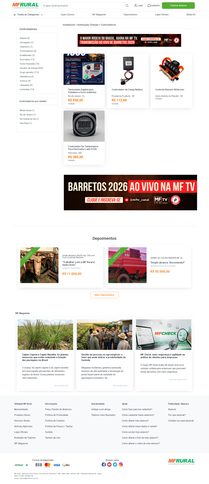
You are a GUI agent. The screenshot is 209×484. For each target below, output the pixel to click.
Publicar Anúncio (178, 5)
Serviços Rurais (22, 420)
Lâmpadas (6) (26, 85)
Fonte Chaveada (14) (29, 64)
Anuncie (172, 409)
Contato (49, 432)
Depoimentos (130, 14)
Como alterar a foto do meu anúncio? (140, 437)
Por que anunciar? (177, 415)
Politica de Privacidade (56, 415)
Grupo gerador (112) (29, 72)
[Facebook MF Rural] (104, 464)
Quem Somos (67, 14)
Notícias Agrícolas (23, 426)
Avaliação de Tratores (25, 437)
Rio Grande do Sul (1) (29, 119)
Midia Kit (191, 14)
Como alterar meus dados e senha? (139, 426)
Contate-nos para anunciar (181, 420)
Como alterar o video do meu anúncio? (141, 443)
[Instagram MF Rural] (121, 464)
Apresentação (21, 409)
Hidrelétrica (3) (27, 76)
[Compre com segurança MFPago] (19, 465)
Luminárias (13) (27, 89)
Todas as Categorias (28, 14)
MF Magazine (99, 14)
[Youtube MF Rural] (109, 464)
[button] (127, 5)
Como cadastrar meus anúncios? (138, 415)
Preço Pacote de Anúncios (58, 409)
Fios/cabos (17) (27, 59)
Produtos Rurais (22, 415)
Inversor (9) (25, 81)
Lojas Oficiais (162, 14)
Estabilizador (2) (27, 55)
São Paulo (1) (26, 123)
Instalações (69, 24)
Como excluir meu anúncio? (135, 432)
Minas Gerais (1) (27, 110)
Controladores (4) (28, 51)
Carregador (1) (26, 42)
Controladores (28, 29)
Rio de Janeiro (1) (28, 115)
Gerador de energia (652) (31, 68)
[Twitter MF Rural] (115, 464)
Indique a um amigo (101, 409)
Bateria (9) (25, 38)
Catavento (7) (26, 47)
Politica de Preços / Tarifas (59, 426)
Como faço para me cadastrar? (137, 409)
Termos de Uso (52, 437)
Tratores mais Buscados (103, 415)
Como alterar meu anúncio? (135, 420)
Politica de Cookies (55, 420)
